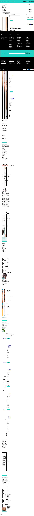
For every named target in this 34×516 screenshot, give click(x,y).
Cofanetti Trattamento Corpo (6, 206)
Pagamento (31, 24)
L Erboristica (6, 419)
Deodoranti (3, 328)
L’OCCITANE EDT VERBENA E (8, 373)
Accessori (3, 440)
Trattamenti (4, 191)
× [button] (29, 9)
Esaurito (4, 338)
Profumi (3, 5)
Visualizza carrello (28, 24)
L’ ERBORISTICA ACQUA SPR (8, 421)
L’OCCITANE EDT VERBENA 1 (8, 397)
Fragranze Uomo (12, 28)
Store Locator (32, 1)
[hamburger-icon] (6, 4)
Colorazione (3, 251)
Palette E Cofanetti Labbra (5, 147)
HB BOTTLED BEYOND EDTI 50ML (10, 79)
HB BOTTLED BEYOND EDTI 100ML (10, 103)
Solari (3, 279)
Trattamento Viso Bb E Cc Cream (5, 196)
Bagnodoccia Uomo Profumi (6, 13)
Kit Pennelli (3, 447)
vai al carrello (31, 6)
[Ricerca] (9, 16)
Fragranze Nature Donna (9, 346)
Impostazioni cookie (3, 63)
